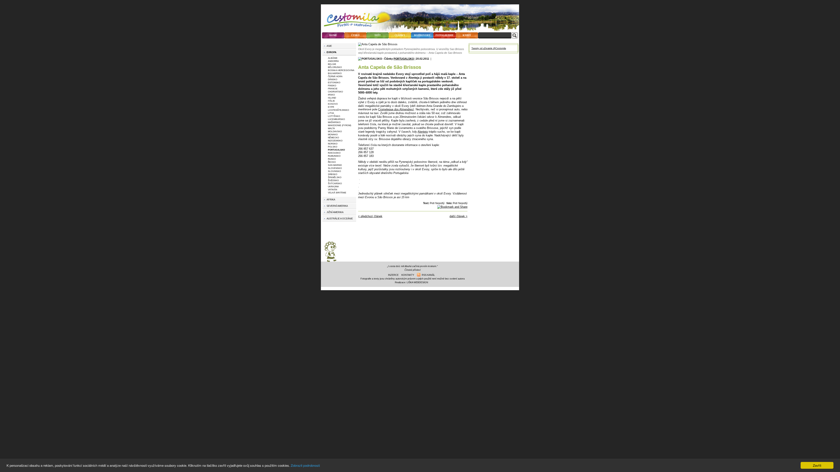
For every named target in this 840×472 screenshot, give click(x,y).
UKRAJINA (333, 186)
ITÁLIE (331, 101)
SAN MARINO (335, 165)
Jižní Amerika (335, 212)
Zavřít (817, 465)
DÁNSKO (332, 79)
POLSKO (332, 147)
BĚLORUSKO (335, 67)
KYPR (331, 107)
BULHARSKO (335, 73)
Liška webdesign (417, 282)
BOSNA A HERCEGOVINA (341, 70)
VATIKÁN (332, 189)
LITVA (331, 113)
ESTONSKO (334, 82)
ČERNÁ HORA (335, 76)
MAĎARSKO (334, 122)
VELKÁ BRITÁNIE (337, 192)
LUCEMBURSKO (336, 119)
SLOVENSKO (335, 168)
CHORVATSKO (335, 91)
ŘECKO (332, 162)
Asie (329, 46)
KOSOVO (333, 104)
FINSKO (332, 85)
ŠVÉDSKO (333, 180)
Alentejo (423, 131)
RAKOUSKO (334, 153)
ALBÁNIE (333, 58)
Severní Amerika (337, 206)
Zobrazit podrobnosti (305, 465)
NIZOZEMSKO (335, 140)
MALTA (331, 128)
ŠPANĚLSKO (334, 177)
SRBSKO (332, 174)
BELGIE (332, 64)
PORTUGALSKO (404, 58)
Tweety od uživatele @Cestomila (488, 48)
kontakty (407, 275)
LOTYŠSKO (334, 116)
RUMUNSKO (334, 156)
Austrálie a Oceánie (340, 218)
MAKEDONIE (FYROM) (339, 125)
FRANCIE (333, 88)
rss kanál (427, 275)
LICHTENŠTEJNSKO (338, 110)
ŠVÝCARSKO (335, 183)
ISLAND (332, 98)
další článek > (458, 216)
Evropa (331, 52)
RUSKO (332, 159)
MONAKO (333, 134)
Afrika (331, 199)
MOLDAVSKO (335, 131)
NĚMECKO (333, 137)
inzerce (393, 275)
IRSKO (331, 95)
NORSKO (333, 143)
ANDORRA (333, 61)
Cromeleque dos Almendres (395, 109)
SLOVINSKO (334, 171)
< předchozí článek (370, 216)
